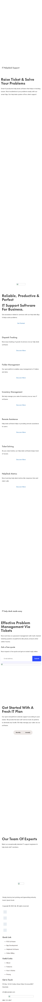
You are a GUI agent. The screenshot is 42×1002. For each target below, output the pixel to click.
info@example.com (8, 992)
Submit (36, 658)
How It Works (10, 970)
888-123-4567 (7, 1000)
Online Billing (10, 953)
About (8, 963)
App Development (12, 945)
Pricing (8, 974)
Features (9, 967)
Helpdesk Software (12, 949)
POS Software (11, 941)
